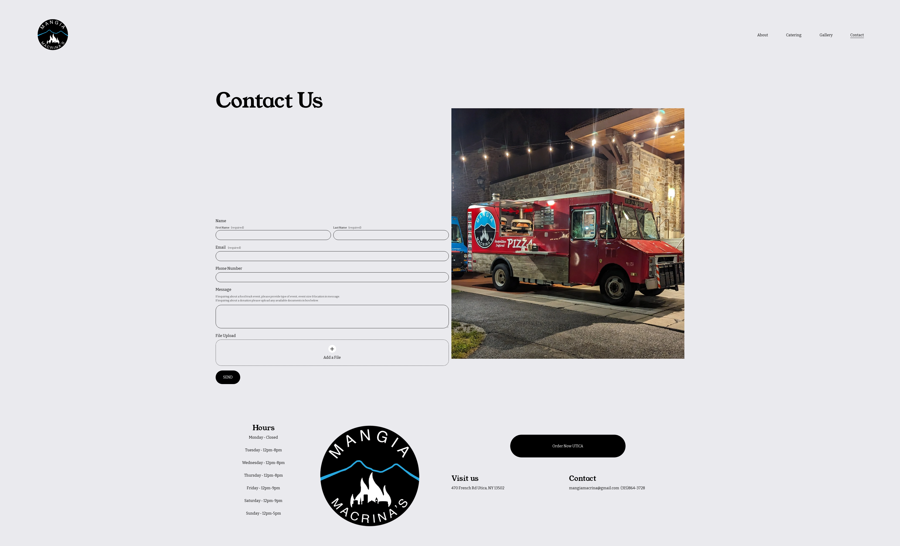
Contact (857, 35)
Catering (794, 35)
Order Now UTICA (567, 446)
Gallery (826, 35)
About (762, 35)
